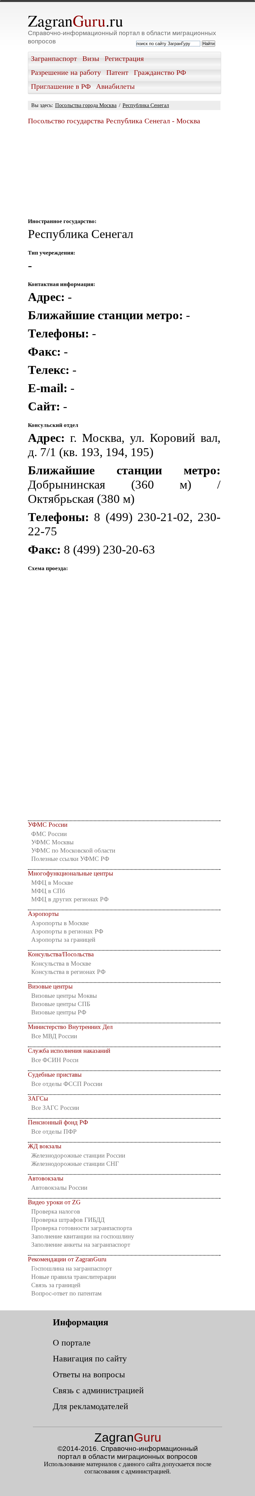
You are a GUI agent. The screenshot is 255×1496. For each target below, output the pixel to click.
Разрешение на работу (66, 73)
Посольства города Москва (86, 105)
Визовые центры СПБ (60, 1003)
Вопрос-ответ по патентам (66, 1293)
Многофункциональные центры (70, 873)
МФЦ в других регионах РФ (70, 899)
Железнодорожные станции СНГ (75, 1163)
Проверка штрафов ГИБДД (68, 1219)
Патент (117, 73)
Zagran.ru (75, 20)
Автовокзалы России (59, 1187)
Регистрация (124, 59)
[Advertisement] (124, 754)
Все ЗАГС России (55, 1107)
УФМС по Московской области (73, 850)
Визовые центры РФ (58, 1012)
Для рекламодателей (90, 1406)
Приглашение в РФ (61, 86)
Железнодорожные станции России (78, 1155)
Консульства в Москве (61, 963)
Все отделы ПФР (54, 1131)
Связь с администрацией (98, 1390)
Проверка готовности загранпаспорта (81, 1228)
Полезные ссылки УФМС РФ (70, 858)
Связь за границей (55, 1285)
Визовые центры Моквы (64, 995)
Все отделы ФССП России (66, 1083)
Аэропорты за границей (63, 939)
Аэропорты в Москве (60, 923)
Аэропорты (43, 913)
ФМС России (49, 833)
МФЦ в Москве (52, 882)
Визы (90, 59)
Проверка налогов (55, 1211)
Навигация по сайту (90, 1358)
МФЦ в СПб (48, 890)
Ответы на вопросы (89, 1374)
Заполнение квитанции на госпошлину (82, 1236)
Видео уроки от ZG (54, 1202)
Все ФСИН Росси (54, 1059)
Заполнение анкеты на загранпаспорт (80, 1244)
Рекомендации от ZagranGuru (67, 1259)
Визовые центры (50, 986)
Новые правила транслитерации (73, 1276)
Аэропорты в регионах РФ (67, 931)
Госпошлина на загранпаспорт (71, 1268)
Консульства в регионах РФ (68, 971)
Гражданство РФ (160, 73)
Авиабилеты (115, 86)
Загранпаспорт (54, 59)
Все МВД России (54, 1036)
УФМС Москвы (52, 842)
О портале (72, 1342)
